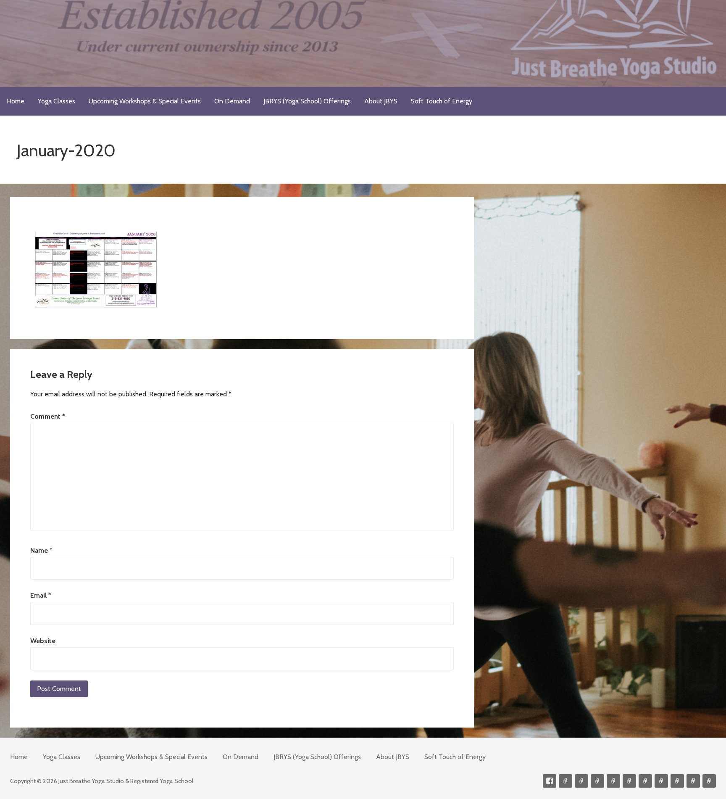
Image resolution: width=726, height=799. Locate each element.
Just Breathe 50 (677, 781)
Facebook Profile (549, 781)
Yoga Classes (56, 101)
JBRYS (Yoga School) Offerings (307, 101)
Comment (47, 416)
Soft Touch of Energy (441, 101)
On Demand (232, 101)
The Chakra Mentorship (693, 781)
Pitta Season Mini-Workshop (597, 781)
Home (15, 101)
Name (41, 550)
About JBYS (380, 101)
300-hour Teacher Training (613, 781)
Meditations (629, 781)
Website (42, 641)
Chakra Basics (709, 781)
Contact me (565, 781)
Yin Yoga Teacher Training (645, 781)
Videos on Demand (581, 781)
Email (40, 595)
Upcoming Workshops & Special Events (145, 101)
